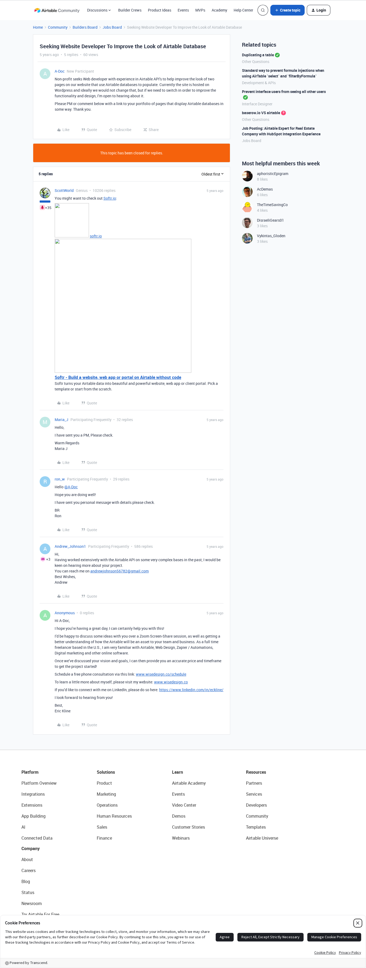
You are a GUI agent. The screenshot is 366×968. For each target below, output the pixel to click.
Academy (219, 10)
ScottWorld (64, 190)
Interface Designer (257, 103)
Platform (30, 772)
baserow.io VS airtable (261, 112)
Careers (28, 870)
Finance (104, 838)
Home (38, 27)
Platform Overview (39, 783)
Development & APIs (259, 82)
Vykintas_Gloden (271, 235)
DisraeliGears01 (270, 220)
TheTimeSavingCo (272, 204)
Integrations (33, 794)
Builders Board (85, 27)
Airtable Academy (189, 783)
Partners (254, 783)
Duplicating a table (258, 54)
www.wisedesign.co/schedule (161, 674)
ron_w (60, 479)
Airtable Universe (262, 838)
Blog (25, 881)
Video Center (184, 805)
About (27, 859)
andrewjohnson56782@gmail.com (119, 571)
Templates (256, 827)
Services (254, 794)
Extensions (31, 805)
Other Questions (255, 61)
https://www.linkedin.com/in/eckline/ (191, 689)
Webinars (181, 838)
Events (183, 10)
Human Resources (114, 816)
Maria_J (61, 419)
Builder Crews (129, 10)
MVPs (200, 10)
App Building (33, 816)
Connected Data (37, 838)
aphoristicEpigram (272, 173)
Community (58, 27)
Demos (178, 816)
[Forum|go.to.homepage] (57, 10)
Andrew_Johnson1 (70, 546)
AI (23, 827)
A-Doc (60, 71)
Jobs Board (112, 27)
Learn (177, 772)
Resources (256, 772)
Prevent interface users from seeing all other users (284, 91)
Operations (107, 805)
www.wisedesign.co (171, 681)
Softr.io (109, 198)
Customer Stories (188, 827)
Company (30, 848)
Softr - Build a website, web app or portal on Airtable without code (118, 377)
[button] (287, 10)
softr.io (96, 236)
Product (104, 783)
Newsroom (31, 903)
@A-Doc (71, 486)
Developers (256, 805)
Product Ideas (159, 10)
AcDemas (265, 189)
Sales (102, 827)
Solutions (106, 772)
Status (27, 892)
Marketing (106, 794)
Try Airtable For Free (40, 914)
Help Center (243, 10)
